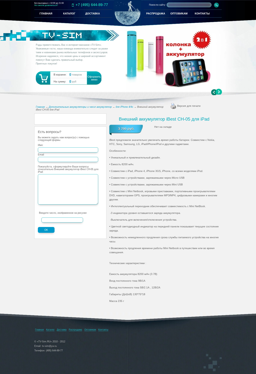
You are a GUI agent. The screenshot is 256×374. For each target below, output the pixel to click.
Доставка (62, 329)
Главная (40, 106)
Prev (214, 92)
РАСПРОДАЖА (155, 13)
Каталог (50, 329)
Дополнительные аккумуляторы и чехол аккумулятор (80, 106)
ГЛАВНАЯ (46, 13)
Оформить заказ (94, 78)
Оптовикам (90, 329)
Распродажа (75, 329)
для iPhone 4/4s (124, 106)
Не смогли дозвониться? (46, 5)
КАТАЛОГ (69, 13)
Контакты (103, 329)
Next (218, 91)
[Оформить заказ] (43, 77)
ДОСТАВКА (92, 13)
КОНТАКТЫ (202, 13)
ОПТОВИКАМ (179, 13)
